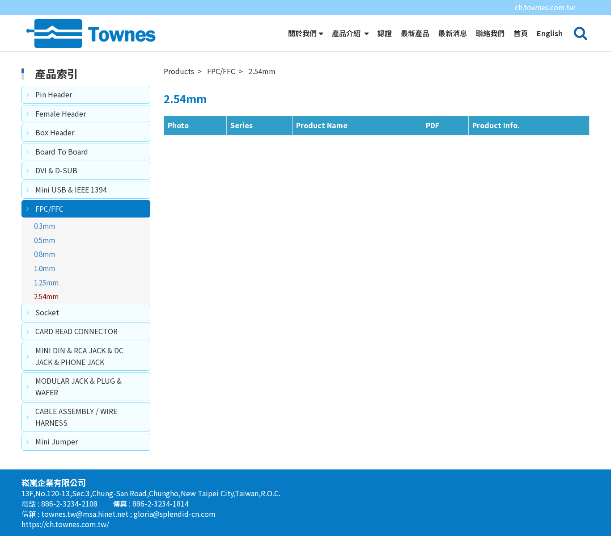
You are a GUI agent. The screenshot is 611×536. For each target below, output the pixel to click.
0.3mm (44, 225)
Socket (47, 312)
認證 (385, 33)
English (550, 33)
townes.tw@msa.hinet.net (85, 513)
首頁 (520, 33)
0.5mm (44, 240)
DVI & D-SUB (56, 170)
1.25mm (46, 282)
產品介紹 (347, 33)
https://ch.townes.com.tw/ (65, 524)
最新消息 (452, 33)
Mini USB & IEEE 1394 (71, 189)
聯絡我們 (490, 33)
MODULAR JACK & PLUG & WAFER (78, 386)
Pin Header (53, 94)
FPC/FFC (49, 208)
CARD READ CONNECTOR (76, 331)
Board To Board (61, 151)
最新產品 (415, 33)
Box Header (54, 132)
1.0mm (44, 268)
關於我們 (302, 33)
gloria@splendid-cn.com (175, 513)
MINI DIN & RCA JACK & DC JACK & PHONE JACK (79, 356)
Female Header (60, 113)
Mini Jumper (56, 441)
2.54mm (46, 296)
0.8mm (44, 254)
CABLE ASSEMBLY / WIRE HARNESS (76, 417)
